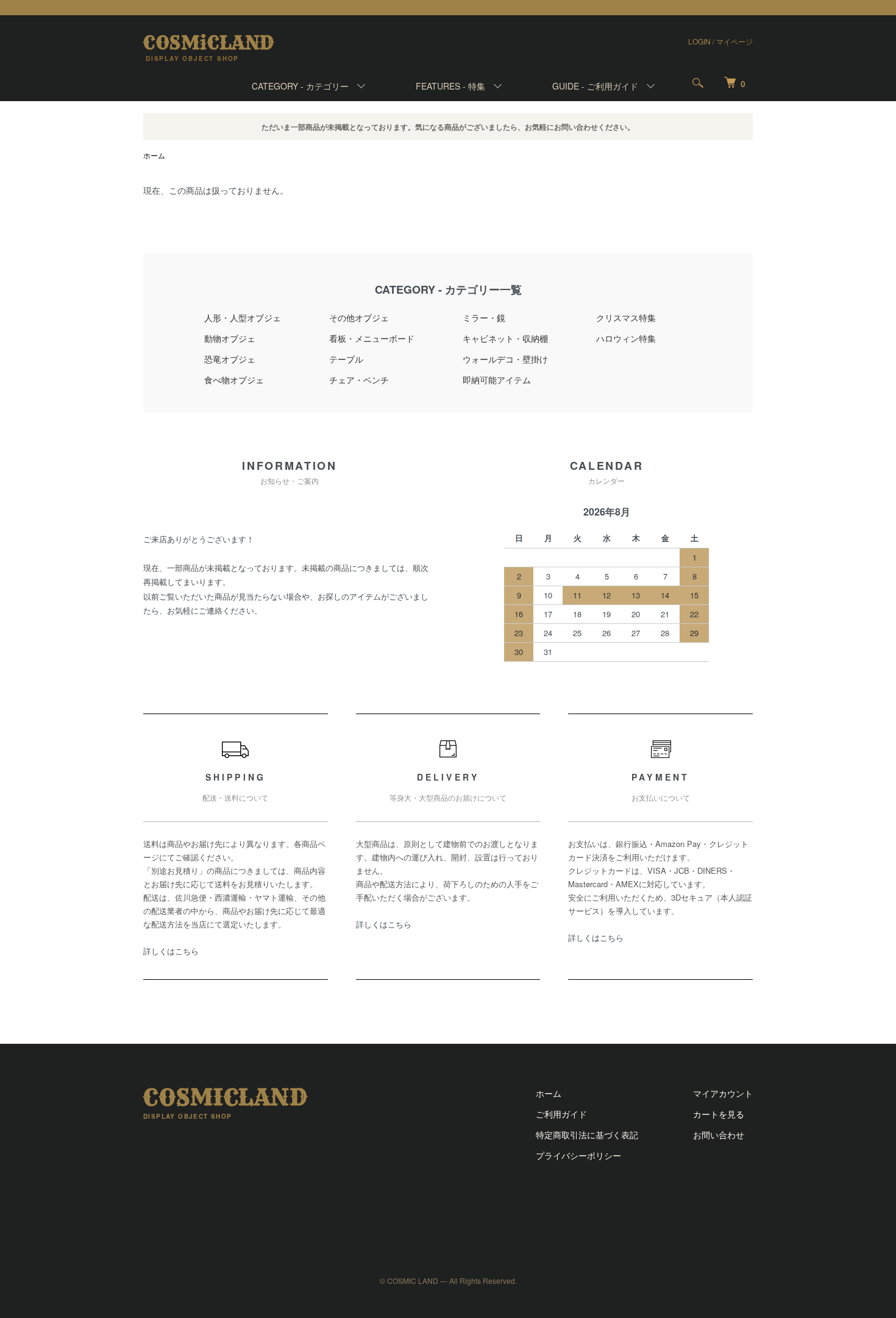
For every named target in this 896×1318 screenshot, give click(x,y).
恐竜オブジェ (229, 359)
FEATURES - (450, 86)
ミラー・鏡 (484, 317)
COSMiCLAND (208, 43)
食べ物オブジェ (234, 380)
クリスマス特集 (626, 317)
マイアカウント (723, 1093)
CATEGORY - (300, 86)
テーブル (346, 359)
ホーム (154, 155)
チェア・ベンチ (359, 380)
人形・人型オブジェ (242, 317)
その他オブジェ (359, 317)
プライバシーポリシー (578, 1155)
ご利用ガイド (561, 1114)
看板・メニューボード (371, 338)
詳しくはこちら (171, 951)
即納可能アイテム (497, 380)
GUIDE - (595, 86)
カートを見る (718, 1114)
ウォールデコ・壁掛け (505, 359)
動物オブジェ (229, 338)
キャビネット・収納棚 (505, 338)
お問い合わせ (718, 1134)
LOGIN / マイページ (720, 41)
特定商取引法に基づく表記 (587, 1134)
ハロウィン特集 (626, 338)
